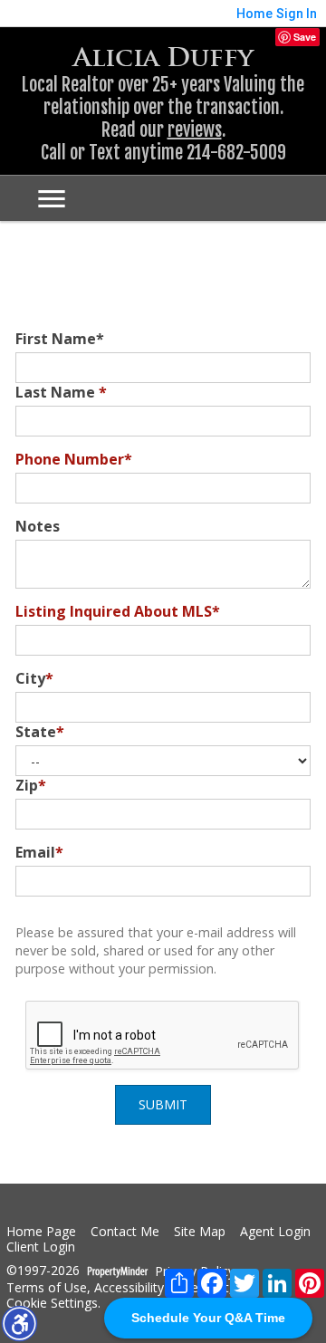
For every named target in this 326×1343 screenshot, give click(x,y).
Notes (37, 526)
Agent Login (275, 1232)
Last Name (61, 392)
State (39, 732)
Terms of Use (46, 1288)
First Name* (59, 339)
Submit (163, 1104)
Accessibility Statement (161, 1288)
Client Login (40, 1247)
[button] (19, 1323)
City (34, 678)
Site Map (199, 1232)
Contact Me (125, 1232)
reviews (195, 130)
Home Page (41, 1232)
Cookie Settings (52, 1303)
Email (39, 852)
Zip (30, 785)
